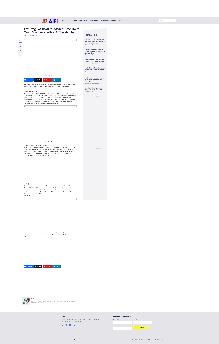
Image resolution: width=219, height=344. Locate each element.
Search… (120, 20)
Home (63, 20)
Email (114, 325)
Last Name (136, 319)
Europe (75, 20)
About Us (64, 339)
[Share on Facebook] (20, 46)
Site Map (72, 339)
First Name (116, 319)
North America (94, 20)
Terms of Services (82, 339)
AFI (25, 35)
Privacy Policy (94, 339)
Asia (80, 20)
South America (105, 20)
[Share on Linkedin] (20, 54)
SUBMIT (142, 327)
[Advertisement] (50, 170)
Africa (85, 20)
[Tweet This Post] (20, 50)
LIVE (69, 20)
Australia (113, 20)
